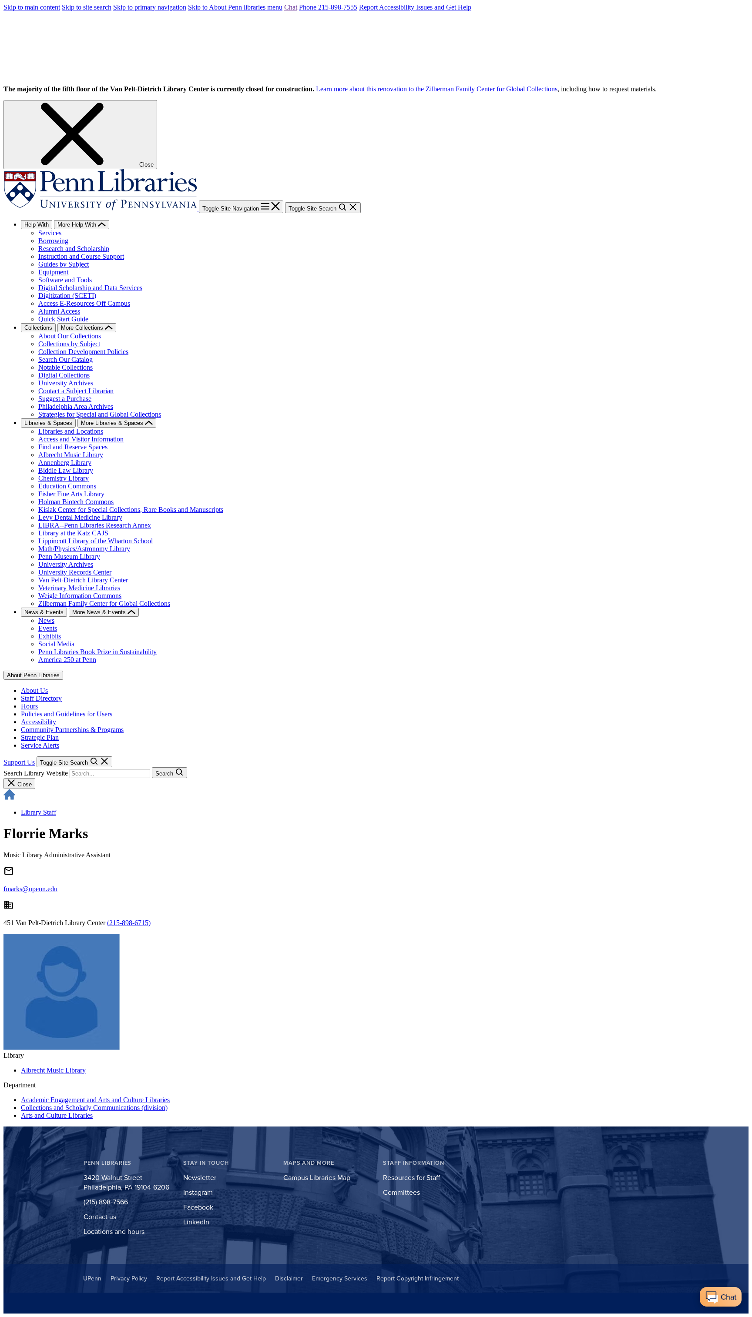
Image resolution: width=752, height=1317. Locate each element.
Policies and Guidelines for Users (66, 714)
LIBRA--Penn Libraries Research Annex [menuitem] (94, 525)
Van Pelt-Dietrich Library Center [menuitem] (83, 580)
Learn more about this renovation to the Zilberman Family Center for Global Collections (436, 89)
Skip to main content (31, 7)
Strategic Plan (40, 737)
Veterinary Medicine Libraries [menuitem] (79, 588)
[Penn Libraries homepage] (101, 208)
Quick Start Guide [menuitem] (63, 319)
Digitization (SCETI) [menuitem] (67, 295)
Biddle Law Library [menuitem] (65, 470)
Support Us (19, 762)
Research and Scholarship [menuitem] (73, 248)
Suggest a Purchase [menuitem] (64, 398)
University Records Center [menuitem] (74, 572)
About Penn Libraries (33, 675)
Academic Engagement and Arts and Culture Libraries (95, 1099)
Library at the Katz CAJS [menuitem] (73, 533)
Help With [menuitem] (36, 224)
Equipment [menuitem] (53, 272)
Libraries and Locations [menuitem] (70, 431)
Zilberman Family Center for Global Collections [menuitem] (104, 603)
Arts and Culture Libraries (57, 1115)
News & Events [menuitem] (44, 612)
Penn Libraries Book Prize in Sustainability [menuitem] (97, 651)
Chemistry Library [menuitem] (63, 478)
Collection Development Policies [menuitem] (83, 351)
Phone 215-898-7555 (328, 7)
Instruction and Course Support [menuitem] (81, 256)
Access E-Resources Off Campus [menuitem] (84, 303)
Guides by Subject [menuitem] (63, 264)
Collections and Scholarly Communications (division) (94, 1107)
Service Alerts (40, 745)
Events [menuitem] (47, 628)
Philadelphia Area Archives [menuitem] (75, 406)
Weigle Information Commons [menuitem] (79, 595)
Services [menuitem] (49, 233)
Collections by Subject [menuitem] (69, 344)
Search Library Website (35, 773)
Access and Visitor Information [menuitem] (81, 439)
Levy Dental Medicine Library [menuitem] (80, 517)
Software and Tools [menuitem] (65, 280)
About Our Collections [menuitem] (69, 336)
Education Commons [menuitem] (67, 486)
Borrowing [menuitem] (53, 240)
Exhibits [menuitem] (49, 636)
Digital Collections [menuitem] (64, 375)
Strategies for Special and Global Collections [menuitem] (99, 414)
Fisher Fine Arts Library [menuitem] (71, 494)
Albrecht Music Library (53, 1070)
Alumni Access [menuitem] (59, 311)
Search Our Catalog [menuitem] (65, 359)
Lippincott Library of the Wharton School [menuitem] (95, 541)
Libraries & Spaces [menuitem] (48, 423)
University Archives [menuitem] (65, 383)
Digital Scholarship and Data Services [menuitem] (90, 287)
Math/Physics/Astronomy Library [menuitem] (84, 548)
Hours (29, 706)
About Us (34, 690)
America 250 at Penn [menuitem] (67, 659)
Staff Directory (41, 698)
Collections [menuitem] (38, 327)
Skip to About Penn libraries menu (235, 7)
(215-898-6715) (129, 922)
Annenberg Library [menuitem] (64, 462)
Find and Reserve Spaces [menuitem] (72, 447)
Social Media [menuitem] (56, 644)
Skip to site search (86, 7)
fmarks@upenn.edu (30, 888)
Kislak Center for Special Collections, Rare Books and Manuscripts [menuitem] (130, 509)
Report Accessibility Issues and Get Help (415, 7)
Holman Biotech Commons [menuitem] (76, 501)
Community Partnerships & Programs (72, 729)
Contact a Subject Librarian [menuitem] (76, 390)
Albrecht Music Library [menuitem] (70, 454)
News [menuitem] (46, 620)
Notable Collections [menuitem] (65, 367)
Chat (290, 7)
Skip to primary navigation (149, 7)
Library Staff (38, 812)
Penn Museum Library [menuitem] (69, 556)
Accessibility (38, 721)
